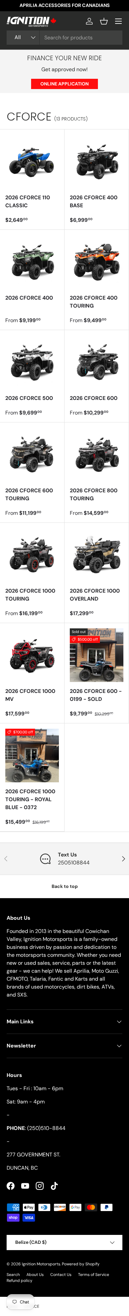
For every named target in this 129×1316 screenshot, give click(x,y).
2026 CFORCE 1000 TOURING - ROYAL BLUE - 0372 (30, 799)
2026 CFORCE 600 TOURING (29, 494)
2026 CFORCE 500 (29, 398)
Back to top (65, 886)
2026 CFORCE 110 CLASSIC (27, 201)
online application (64, 84)
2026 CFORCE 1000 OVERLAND (95, 594)
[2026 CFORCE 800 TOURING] (96, 454)
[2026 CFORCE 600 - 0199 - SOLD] (96, 655)
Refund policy (19, 1280)
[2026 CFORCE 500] (32, 362)
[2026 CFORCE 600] (96, 362)
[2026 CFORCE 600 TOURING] (32, 454)
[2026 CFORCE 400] (32, 262)
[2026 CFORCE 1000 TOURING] (32, 555)
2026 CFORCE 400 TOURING (93, 301)
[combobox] (64, 37)
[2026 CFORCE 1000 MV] (32, 655)
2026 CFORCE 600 (93, 398)
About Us (35, 1274)
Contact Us (60, 1274)
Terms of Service (93, 1274)
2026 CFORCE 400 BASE (93, 201)
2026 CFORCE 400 (29, 297)
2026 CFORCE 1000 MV (30, 695)
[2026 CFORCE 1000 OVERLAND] (96, 555)
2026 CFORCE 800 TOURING (93, 494)
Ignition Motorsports (41, 1264)
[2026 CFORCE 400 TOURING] (96, 262)
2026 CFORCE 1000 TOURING (30, 594)
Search (13, 1274)
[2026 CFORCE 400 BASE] (96, 161)
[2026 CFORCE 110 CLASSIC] (32, 161)
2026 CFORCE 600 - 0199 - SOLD (96, 695)
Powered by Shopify (81, 1264)
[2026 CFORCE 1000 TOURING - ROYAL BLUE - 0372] (32, 755)
